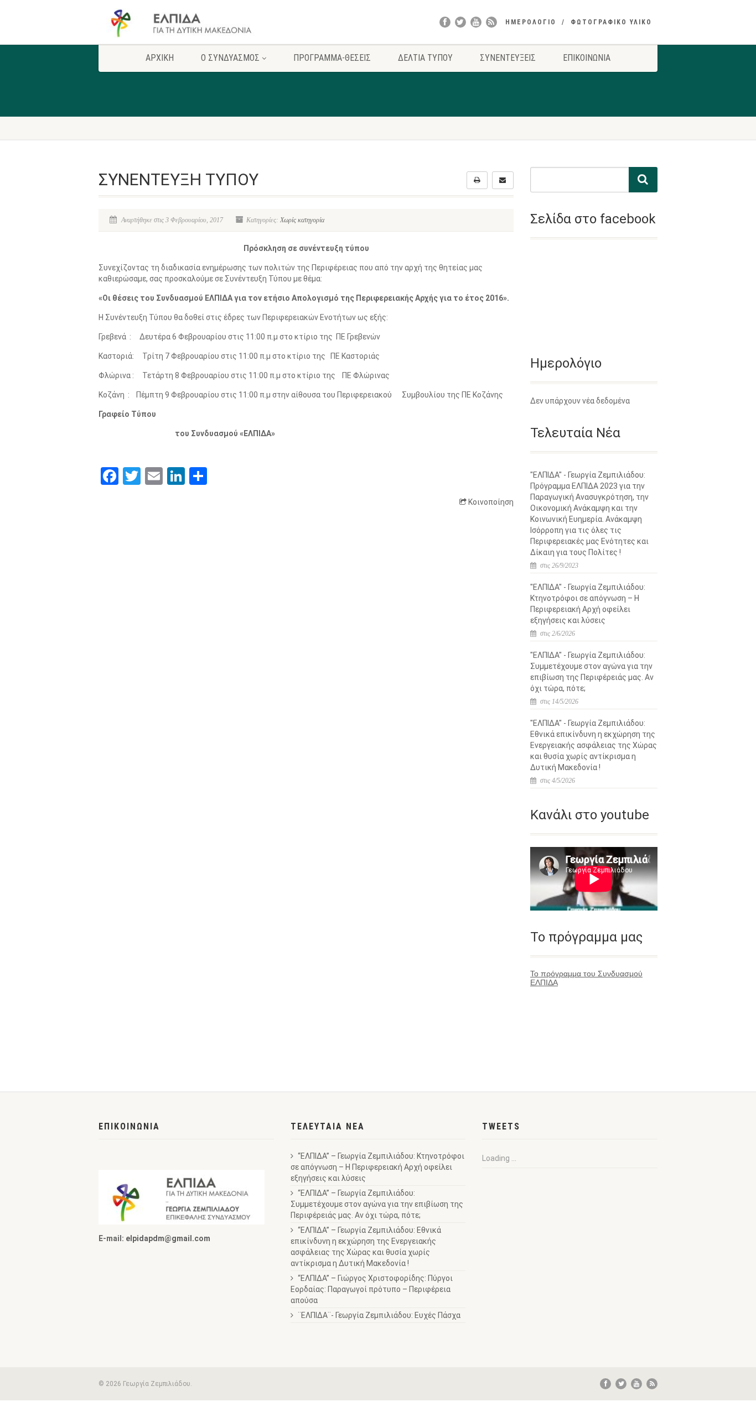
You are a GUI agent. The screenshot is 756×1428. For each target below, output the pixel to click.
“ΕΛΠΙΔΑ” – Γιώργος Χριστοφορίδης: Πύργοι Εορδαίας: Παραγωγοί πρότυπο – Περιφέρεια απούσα (372, 1289)
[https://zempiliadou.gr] (186, 23)
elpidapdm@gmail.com (168, 1238)
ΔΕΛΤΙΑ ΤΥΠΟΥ (425, 58)
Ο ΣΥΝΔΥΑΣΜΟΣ (230, 58)
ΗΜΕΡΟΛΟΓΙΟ (530, 22)
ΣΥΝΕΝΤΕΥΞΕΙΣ (508, 58)
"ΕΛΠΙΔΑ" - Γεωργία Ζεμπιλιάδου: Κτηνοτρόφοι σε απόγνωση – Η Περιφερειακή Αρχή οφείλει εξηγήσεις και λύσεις (587, 604)
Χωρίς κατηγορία (302, 220)
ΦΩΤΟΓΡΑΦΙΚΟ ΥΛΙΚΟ (611, 22)
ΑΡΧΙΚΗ (160, 58)
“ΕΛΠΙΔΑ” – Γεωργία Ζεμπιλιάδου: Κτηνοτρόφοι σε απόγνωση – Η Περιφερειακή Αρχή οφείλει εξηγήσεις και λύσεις (377, 1167)
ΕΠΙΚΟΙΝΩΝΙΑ (586, 58)
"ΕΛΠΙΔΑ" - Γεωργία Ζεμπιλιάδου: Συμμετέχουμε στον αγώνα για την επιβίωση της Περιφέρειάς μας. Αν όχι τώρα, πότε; (592, 672)
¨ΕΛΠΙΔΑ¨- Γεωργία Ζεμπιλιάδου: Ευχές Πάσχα (379, 1315)
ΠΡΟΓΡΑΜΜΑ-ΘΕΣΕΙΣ (332, 58)
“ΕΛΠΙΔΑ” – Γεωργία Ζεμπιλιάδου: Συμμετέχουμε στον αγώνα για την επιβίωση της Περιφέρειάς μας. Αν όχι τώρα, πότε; (377, 1204)
